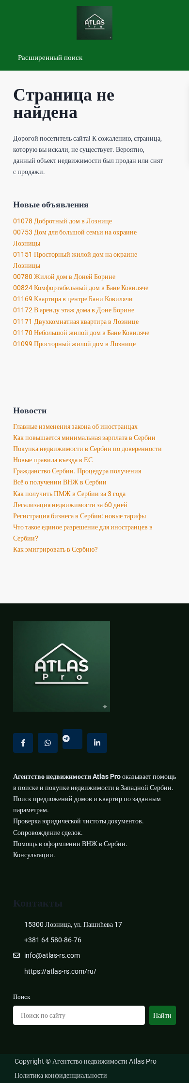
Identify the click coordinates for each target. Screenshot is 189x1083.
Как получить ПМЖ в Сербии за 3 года (69, 494)
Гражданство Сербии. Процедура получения (77, 471)
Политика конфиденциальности (61, 1075)
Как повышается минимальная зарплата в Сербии (84, 437)
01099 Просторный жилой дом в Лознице (74, 344)
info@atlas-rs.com (52, 955)
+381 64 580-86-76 (52, 940)
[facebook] (23, 743)
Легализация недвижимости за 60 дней (70, 505)
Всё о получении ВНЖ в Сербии (60, 482)
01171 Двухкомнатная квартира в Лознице (76, 321)
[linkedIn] (97, 743)
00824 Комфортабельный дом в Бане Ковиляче (80, 288)
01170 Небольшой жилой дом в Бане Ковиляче (81, 333)
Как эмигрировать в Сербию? (55, 549)
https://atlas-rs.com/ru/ (60, 971)
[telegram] (72, 739)
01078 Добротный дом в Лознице (62, 221)
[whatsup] (48, 743)
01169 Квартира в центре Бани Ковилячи (73, 299)
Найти (162, 1015)
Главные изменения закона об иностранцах (75, 426)
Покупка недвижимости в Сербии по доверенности (87, 449)
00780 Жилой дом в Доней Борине (64, 276)
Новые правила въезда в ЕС (53, 460)
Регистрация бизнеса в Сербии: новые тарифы (79, 516)
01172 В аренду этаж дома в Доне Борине (73, 310)
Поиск (21, 996)
